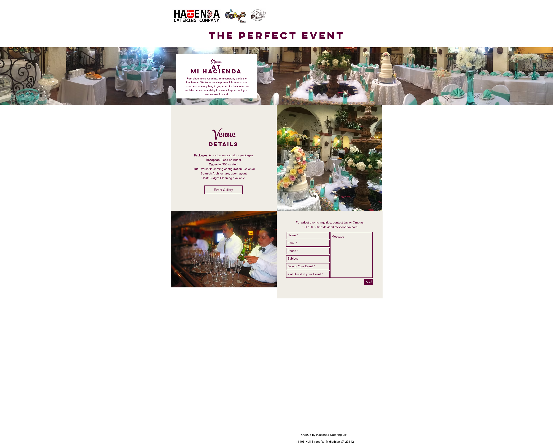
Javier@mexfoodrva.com (340, 227)
